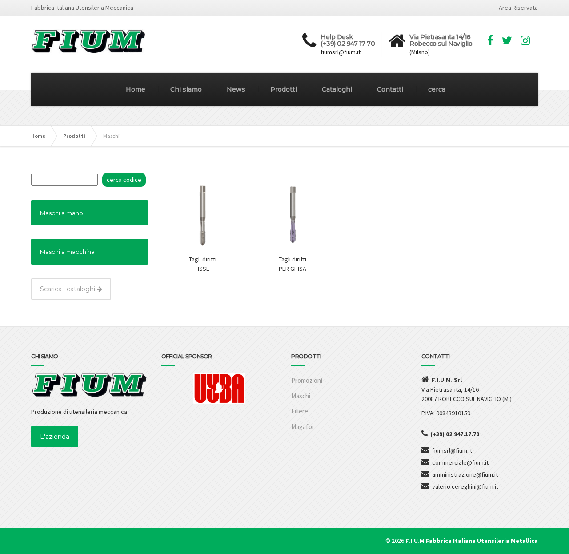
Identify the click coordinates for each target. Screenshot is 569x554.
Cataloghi (337, 89)
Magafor (302, 426)
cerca (436, 89)
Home (135, 89)
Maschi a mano (61, 213)
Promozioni (306, 380)
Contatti (390, 89)
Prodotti (283, 89)
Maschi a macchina (67, 251)
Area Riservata (518, 8)
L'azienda (54, 437)
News (236, 89)
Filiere (299, 411)
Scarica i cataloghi (68, 289)
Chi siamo (186, 89)
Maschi (300, 396)
